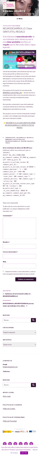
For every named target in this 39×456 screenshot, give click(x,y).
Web (4, 262)
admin (17, 25)
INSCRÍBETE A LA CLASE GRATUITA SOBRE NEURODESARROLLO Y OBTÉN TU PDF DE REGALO (20, 125)
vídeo (7, 143)
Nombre (6, 242)
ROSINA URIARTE (14, 11)
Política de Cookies (9, 409)
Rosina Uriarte (27, 141)
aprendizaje (10, 137)
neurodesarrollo (12, 141)
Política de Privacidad (10, 421)
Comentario (7, 216)
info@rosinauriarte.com (10, 367)
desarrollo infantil (25, 137)
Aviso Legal (6, 396)
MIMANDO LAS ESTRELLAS (12, 93)
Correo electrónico (10, 252)
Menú (20, 18)
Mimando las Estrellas (15, 139)
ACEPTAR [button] (24, 453)
